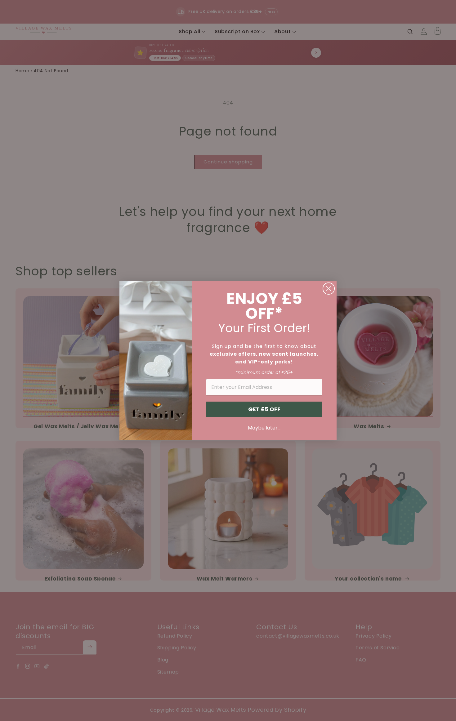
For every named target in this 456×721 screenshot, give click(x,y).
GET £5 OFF (264, 409)
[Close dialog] (328, 288)
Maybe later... (264, 427)
